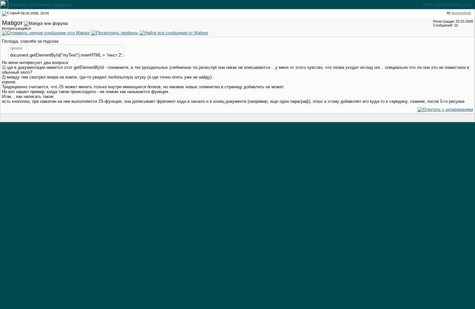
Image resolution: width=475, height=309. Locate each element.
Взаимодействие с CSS (452, 4)
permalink (461, 13)
